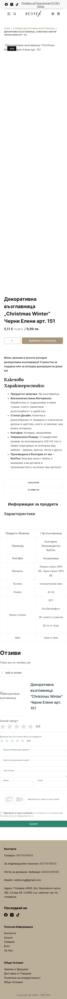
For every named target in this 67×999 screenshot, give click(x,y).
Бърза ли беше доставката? (16, 750)
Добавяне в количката (42, 340)
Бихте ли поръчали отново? (16, 760)
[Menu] (8, 13)
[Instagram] (11, 4)
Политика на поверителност (22, 977)
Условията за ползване (47, 813)
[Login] (53, 14)
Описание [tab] (33, 482)
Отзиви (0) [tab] (33, 490)
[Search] (14, 14)
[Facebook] (6, 4)
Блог (7, 946)
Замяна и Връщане (16, 969)
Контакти (10, 933)
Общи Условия (13, 982)
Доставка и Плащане (17, 973)
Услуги (8, 937)
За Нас (8, 950)
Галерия (9, 941)
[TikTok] (17, 4)
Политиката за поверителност (16, 815)
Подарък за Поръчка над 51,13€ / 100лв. (40, 5)
